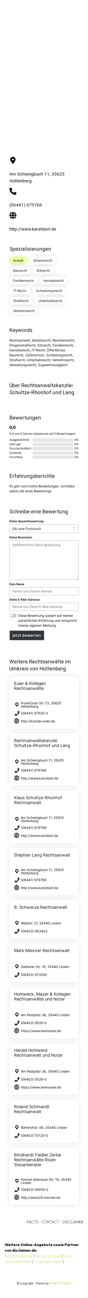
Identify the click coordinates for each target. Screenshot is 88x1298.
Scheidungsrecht (49, 291)
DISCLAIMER (73, 1222)
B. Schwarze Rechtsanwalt (40, 907)
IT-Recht (19, 291)
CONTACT (50, 1222)
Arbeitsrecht (42, 260)
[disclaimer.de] (37, 19)
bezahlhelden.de (19, 1256)
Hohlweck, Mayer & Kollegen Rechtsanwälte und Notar (42, 996)
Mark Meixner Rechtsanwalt (42, 950)
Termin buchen (48, 1256)
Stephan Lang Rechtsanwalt (42, 855)
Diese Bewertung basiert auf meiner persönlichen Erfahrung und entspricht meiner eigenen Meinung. (47, 620)
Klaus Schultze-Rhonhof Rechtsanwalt (38, 800)
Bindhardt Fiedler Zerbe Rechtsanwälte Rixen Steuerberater (37, 1159)
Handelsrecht (53, 281)
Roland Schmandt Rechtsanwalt (32, 1109)
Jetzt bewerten (27, 635)
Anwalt (18, 260)
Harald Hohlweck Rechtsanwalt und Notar (38, 1053)
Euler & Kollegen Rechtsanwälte (30, 686)
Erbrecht (43, 270)
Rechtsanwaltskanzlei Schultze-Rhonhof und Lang (42, 743)
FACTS (32, 1222)
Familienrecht (23, 281)
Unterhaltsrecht (50, 301)
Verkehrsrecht (23, 311)
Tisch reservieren (48, 1261)
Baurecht (20, 270)
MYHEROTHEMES (60, 1283)
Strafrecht (21, 301)
